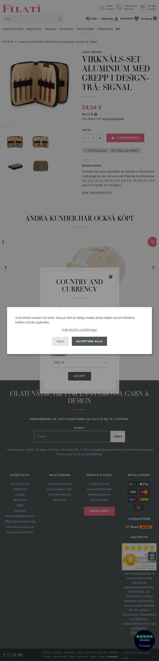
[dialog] (79, 330)
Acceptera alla (89, 341)
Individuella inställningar (79, 329)
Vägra (60, 341)
